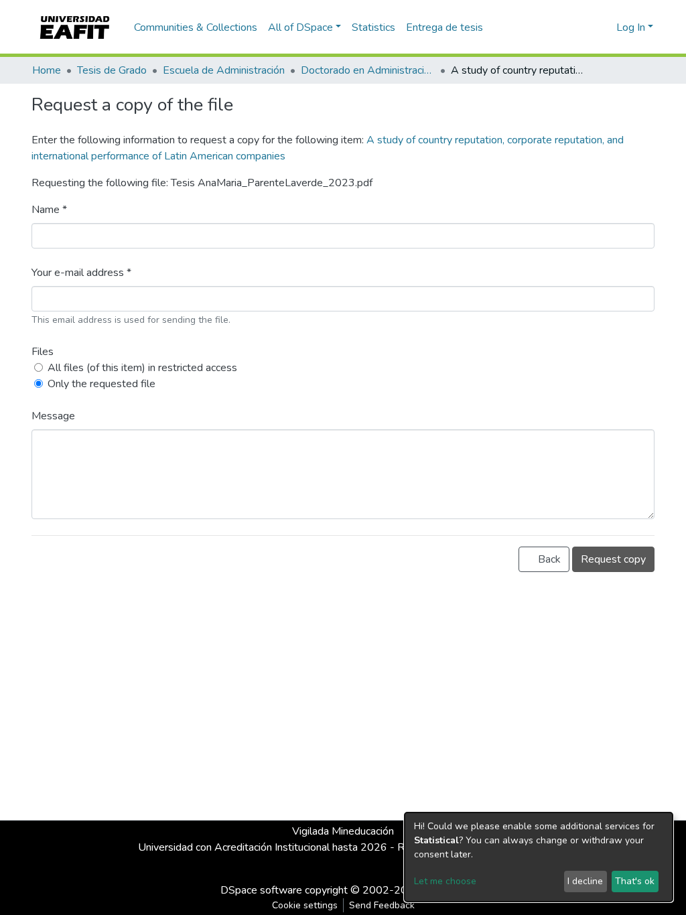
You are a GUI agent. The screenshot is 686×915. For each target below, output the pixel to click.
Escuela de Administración (224, 70)
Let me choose (445, 881)
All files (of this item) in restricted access (142, 367)
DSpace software (261, 890)
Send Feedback (382, 905)
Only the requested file (101, 383)
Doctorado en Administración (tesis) (368, 70)
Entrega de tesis (444, 27)
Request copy (613, 559)
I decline (585, 881)
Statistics (373, 27)
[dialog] (539, 857)
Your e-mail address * (81, 272)
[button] (604, 27)
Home (46, 70)
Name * (49, 209)
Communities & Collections (195, 27)
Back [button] (548, 559)
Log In (630, 27)
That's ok (635, 881)
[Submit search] (584, 27)
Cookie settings (305, 905)
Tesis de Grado (112, 70)
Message (53, 416)
